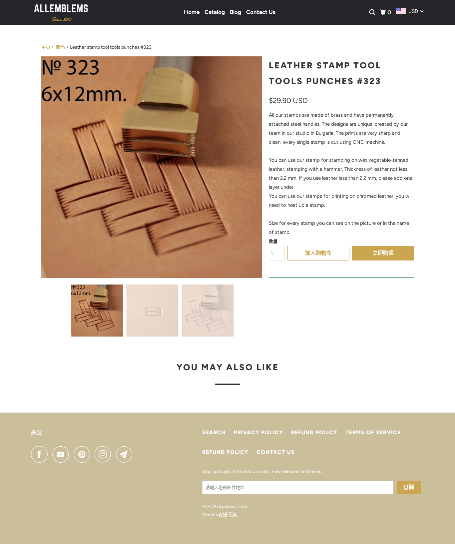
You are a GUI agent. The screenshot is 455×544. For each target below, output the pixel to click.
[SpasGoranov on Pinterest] (83, 454)
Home (192, 12)
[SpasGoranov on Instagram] (105, 454)
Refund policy (314, 432)
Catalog (215, 12)
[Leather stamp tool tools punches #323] (151, 167)
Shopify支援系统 (219, 515)
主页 (45, 47)
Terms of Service (373, 432)
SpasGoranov (233, 506)
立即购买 (383, 253)
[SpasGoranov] (61, 12)
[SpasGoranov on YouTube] (62, 454)
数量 (273, 241)
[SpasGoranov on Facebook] (41, 454)
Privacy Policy (258, 432)
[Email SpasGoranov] (126, 454)
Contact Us (260, 12)
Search (214, 432)
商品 (60, 47)
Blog (235, 12)
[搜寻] (372, 12)
